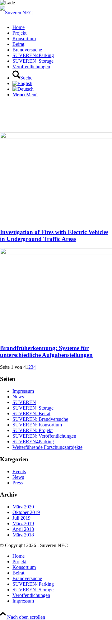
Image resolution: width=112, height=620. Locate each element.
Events (19, 471)
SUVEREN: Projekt (32, 430)
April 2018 (23, 529)
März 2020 (23, 506)
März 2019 (23, 523)
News (18, 396)
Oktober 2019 (26, 512)
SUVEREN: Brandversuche (40, 419)
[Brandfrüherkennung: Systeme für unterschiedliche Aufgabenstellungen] (56, 252)
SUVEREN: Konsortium (37, 424)
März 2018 (23, 534)
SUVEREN (24, 402)
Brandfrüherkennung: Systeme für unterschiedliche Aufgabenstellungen (46, 351)
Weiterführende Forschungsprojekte (47, 447)
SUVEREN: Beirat (31, 413)
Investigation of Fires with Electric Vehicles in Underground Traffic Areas (54, 235)
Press (17, 482)
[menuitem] (62, 27)
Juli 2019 (21, 518)
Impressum (23, 391)
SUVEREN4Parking (33, 441)
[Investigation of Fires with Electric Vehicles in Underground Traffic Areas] (56, 136)
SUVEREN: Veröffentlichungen (44, 436)
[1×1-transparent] (16, 12)
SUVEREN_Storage (33, 408)
